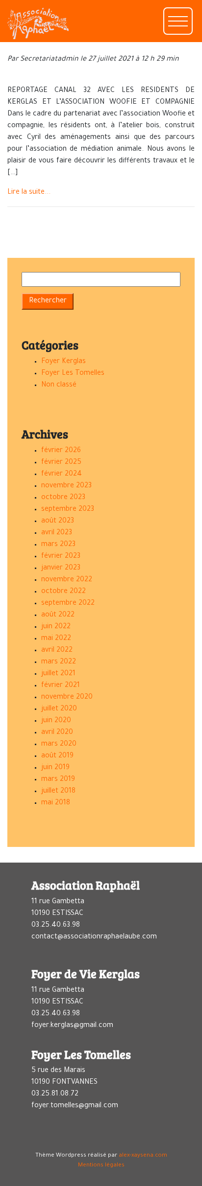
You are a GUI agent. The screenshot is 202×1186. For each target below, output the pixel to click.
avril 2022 (57, 651)
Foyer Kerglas (63, 362)
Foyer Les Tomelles (72, 374)
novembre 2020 (67, 698)
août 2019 (57, 756)
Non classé (58, 385)
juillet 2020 (59, 709)
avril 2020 (57, 733)
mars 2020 (58, 745)
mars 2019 (58, 780)
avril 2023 (56, 533)
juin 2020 (56, 721)
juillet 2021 (58, 674)
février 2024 (61, 475)
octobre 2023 (63, 498)
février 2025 (61, 463)
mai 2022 (56, 639)
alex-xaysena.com (143, 1156)
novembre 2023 (66, 486)
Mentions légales (101, 1166)
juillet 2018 (58, 792)
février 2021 (60, 686)
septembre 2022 (68, 604)
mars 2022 (58, 662)
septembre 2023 (67, 510)
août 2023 (57, 521)
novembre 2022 (66, 580)
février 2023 (60, 557)
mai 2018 (55, 803)
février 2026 (61, 451)
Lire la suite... (28, 193)
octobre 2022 (63, 592)
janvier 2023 (60, 568)
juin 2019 (55, 768)
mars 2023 (58, 545)
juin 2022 (56, 627)
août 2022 (58, 615)
